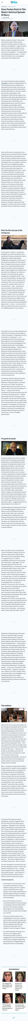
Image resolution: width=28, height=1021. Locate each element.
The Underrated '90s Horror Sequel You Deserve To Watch (20, 1007)
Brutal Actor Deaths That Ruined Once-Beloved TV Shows (19, 987)
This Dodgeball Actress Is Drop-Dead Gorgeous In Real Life (7, 1007)
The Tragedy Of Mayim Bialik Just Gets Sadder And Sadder (7, 986)
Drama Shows (11, 6)
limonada (4, 83)
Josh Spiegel (6, 17)
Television (4, 6)
